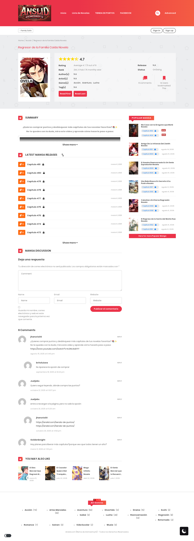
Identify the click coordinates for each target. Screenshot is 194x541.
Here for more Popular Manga (152, 236)
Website (94, 294)
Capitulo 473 (34, 232)
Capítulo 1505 (148, 173)
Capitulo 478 (34, 190)
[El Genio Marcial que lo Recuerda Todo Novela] (104, 473)
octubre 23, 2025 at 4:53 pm (48, 431)
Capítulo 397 (147, 187)
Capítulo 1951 (147, 229)
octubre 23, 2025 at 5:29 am (42, 408)
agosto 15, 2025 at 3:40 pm (42, 353)
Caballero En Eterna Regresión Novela (155, 201)
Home (21, 40)
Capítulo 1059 (148, 206)
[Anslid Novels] (34, 12)
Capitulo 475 (34, 215)
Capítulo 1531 (147, 149)
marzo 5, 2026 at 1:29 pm (41, 449)
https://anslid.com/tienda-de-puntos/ (55, 422)
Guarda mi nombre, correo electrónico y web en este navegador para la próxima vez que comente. (34, 315)
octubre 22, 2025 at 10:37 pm (43, 390)
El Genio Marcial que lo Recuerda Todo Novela (116, 474)
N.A (75, 74)
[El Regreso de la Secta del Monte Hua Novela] (133, 224)
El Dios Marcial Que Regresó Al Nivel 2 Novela (35, 474)
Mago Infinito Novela (87, 470)
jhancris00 (36, 336)
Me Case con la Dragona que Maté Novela (157, 126)
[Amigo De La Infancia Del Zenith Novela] (133, 149)
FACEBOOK (125, 13)
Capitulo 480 (34, 172)
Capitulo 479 (34, 181)
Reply (119, 337)
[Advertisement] (97, 521)
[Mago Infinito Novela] (77, 473)
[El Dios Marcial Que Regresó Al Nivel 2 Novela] (23, 473)
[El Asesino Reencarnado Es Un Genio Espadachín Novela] (133, 167)
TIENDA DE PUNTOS (104, 13)
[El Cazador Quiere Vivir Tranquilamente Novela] (50, 473)
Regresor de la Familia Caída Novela (50, 40)
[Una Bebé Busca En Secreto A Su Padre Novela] (133, 186)
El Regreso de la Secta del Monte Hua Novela (158, 220)
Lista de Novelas (80, 13)
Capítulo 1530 (148, 154)
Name (21, 294)
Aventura (86, 82)
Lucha (96, 82)
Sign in (156, 30)
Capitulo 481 (34, 164)
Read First (65, 93)
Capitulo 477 (34, 198)
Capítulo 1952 (148, 225)
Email (57, 294)
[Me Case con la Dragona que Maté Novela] (133, 130)
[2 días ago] (163, 130)
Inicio (63, 13)
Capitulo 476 (34, 207)
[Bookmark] (164, 78)
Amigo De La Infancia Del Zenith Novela (155, 144)
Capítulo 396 (148, 191)
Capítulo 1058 (148, 210)
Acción (29, 40)
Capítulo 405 (147, 131)
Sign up (169, 30)
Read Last (80, 93)
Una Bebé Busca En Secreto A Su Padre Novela (155, 182)
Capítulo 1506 (148, 168)
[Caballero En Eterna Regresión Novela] (133, 205)
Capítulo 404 (147, 135)
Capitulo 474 (34, 224)
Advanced (170, 13)
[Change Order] (63, 155)
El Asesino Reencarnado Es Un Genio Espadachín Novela (157, 163)
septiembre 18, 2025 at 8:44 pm (50, 372)
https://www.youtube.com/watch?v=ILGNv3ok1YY (54, 348)
